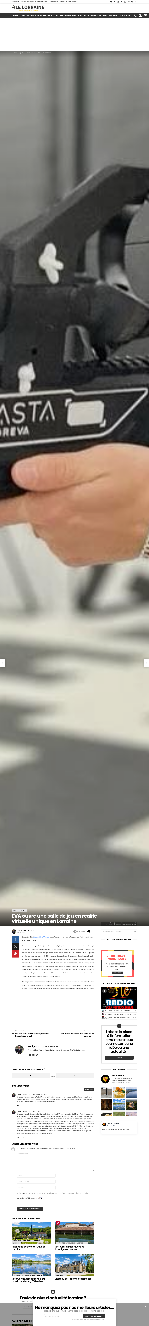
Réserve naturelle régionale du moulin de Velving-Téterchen (28, 1280)
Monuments (37, 1241)
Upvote (31, 1075)
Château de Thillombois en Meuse (73, 1278)
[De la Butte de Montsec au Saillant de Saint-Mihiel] (131, 1105)
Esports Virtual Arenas (41, 937)
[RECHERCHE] (136, 15)
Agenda (16, 15)
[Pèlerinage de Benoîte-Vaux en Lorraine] (31, 1233)
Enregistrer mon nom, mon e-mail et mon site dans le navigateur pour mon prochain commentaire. (55, 1193)
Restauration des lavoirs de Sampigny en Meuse (69, 1248)
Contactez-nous (41, 2)
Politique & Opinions (87, 15)
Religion (16, 1243)
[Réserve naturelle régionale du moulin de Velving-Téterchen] (31, 1265)
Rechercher (135, 931)
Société (102, 15)
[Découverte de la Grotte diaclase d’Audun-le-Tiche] (106, 1105)
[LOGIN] (140, 15)
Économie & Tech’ (45, 15)
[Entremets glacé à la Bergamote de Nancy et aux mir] (119, 1092)
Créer (119, 1058)
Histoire (59, 1273)
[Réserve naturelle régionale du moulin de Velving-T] (119, 1105)
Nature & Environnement (32, 1275)
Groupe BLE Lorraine (19, 2)
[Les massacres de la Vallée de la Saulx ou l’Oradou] (106, 1092)
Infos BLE (113, 15)
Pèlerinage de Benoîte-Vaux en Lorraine (28, 1248)
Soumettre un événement (58, 2)
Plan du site (73, 2)
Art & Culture (28, 15)
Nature (17, 1275)
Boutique (30, 2)
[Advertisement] (74, 34)
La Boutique (125, 15)
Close (145, 1306)
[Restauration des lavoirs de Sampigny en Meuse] (74, 1233)
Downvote (75, 1075)
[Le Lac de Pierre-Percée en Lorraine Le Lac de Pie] (131, 1092)
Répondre (89, 1090)
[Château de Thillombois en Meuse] (74, 1265)
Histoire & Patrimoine (65, 15)
